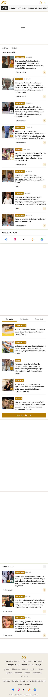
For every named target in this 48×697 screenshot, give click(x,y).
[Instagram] (15, 239)
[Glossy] (41, 669)
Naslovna (5, 48)
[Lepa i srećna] (9, 673)
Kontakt (22, 681)
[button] (21, 72)
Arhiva (29, 681)
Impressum (6, 681)
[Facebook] (6, 239)
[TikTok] (24, 239)
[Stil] (3, 2)
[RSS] (32, 239)
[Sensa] (27, 673)
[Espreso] (25, 669)
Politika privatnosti (38, 681)
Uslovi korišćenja (24, 684)
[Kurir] (6, 669)
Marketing (15, 681)
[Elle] (33, 669)
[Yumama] (37, 673)
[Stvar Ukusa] (24, 676)
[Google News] (41, 239)
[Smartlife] (18, 673)
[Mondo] (16, 669)
